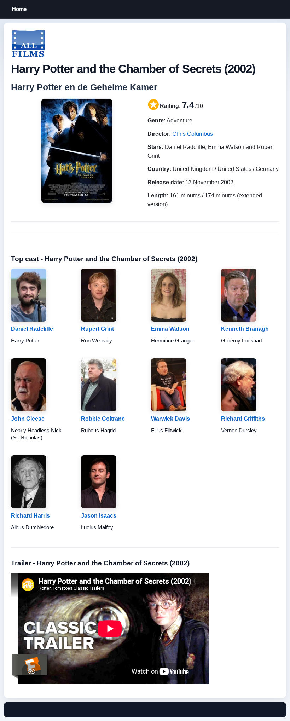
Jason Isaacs (98, 516)
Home (19, 9)
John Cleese (28, 419)
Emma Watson (170, 329)
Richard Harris (30, 516)
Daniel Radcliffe (32, 329)
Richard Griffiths (243, 419)
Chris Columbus (192, 134)
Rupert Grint (97, 329)
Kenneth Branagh (245, 329)
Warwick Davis (170, 419)
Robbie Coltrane (103, 419)
